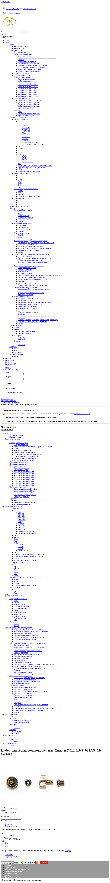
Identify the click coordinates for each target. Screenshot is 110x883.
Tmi (19, 164)
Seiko (20, 183)
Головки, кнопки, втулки (23, 54)
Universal (21, 339)
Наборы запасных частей (18, 206)
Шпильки (17, 335)
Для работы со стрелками (27, 306)
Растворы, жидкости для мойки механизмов (34, 279)
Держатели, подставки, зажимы (29, 298)
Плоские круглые (24, 220)
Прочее (20, 194)
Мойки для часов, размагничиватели (31, 260)
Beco (20, 112)
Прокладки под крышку (22, 77)
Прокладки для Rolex (26, 108)
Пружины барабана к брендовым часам (32, 168)
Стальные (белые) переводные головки (32, 65)
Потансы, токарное (25, 264)
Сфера (20, 221)
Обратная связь (10, 867)
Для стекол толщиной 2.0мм (28, 104)
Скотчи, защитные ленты (27, 283)
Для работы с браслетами (27, 300)
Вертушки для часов (25, 256)
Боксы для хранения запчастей (29, 291)
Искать (24, 32)
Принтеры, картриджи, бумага (29, 250)
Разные (20, 237)
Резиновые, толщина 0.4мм (28, 85)
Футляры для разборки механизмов (31, 293)
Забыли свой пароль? (14, 393)
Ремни (11, 44)
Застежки (17, 329)
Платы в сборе (19, 198)
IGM (15, 350)
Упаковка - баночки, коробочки (25, 287)
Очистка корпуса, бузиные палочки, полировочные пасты (39, 275)
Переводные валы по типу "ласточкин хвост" (35, 166)
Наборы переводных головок (29, 64)
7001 (24, 133)
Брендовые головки (25, 56)
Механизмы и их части (17, 117)
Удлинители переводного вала (29, 171)
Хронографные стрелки (26, 116)
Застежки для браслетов (27, 331)
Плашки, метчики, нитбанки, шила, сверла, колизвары (38, 320)
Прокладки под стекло (22, 98)
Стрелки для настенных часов (29, 196)
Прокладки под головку (22, 75)
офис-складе (12, 417)
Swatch (20, 235)
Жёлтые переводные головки (33, 67)
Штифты (17, 341)
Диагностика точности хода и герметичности (34, 258)
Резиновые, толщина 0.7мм (28, 90)
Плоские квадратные (25, 218)
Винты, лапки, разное (30, 142)
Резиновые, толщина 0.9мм (28, 94)
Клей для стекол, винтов (27, 268)
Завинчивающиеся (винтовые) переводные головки (37, 58)
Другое (16, 327)
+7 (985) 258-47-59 (29, 9)
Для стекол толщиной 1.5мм (28, 102)
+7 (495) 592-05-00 (12, 9)
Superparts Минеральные (23, 210)
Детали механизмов (21, 119)
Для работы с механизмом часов (30, 304)
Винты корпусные (20, 52)
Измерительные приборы (27, 308)
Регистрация (10, 388)
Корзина (8, 368)
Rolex (20, 150)
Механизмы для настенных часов (26, 189)
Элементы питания (16, 354)
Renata (16, 356)
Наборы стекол (23, 216)
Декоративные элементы (23, 73)
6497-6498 (26, 131)
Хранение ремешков (25, 295)
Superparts (21, 337)
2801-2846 (26, 127)
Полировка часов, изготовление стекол (32, 262)
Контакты (8, 362)
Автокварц (26, 141)
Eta (19, 121)
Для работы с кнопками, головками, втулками (35, 302)
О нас (7, 40)
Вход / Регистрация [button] (12, 370)
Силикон (21, 281)
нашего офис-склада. (82, 414)
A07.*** (25, 139)
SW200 (25, 156)
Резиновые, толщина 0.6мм (28, 89)
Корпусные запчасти (17, 50)
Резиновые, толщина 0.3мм (28, 83)
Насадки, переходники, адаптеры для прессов (35, 248)
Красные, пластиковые (26, 79)
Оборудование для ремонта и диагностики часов (32, 254)
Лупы (20, 310)
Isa (19, 146)
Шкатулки (13, 347)
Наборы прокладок (25, 81)
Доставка (8, 358)
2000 (24, 123)
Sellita (20, 154)
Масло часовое (23, 272)
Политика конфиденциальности (17, 869)
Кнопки (21, 60)
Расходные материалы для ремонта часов (29, 266)
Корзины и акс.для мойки (27, 245)
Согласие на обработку (13, 871)
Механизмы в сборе (21, 173)
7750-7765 (26, 137)
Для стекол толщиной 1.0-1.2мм (29, 100)
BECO (16, 349)
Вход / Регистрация (12, 877)
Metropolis (17, 352)
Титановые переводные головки (30, 69)
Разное (20, 169)
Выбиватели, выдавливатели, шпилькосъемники (36, 243)
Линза (20, 212)
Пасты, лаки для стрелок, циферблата (32, 277)
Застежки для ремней (26, 333)
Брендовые (22, 225)
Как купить (9, 360)
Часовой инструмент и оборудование (23, 239)
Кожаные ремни (20, 48)
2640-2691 (26, 125)
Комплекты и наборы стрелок (29, 114)
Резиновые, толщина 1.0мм (28, 96)
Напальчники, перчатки (27, 273)
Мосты (20, 214)
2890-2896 (26, 129)
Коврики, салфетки (25, 270)
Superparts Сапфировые (22, 223)
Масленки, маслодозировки (28, 312)
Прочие (21, 187)
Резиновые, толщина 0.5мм (28, 87)
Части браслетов (15, 325)
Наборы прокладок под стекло (29, 106)
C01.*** (25, 135)
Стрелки (17, 110)
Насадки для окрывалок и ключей (30, 246)
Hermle (20, 191)
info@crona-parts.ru (13, 13)
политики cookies (49, 880)
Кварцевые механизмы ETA (32, 144)
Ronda (20, 152)
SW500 (25, 160)
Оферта (8, 865)
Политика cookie (11, 873)
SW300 (25, 158)
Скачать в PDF (10, 364)
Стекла (12, 208)
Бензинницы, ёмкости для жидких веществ (34, 289)
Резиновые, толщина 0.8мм (28, 92)
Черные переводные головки (28, 71)
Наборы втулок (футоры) (27, 62)
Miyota (20, 148)
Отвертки (21, 314)
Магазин (8, 42)
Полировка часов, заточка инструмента (32, 322)
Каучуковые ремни (21, 46)
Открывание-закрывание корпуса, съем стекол (35, 316)
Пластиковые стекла (21, 233)
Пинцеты (21, 318)
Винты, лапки (27, 162)
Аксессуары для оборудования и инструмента (30, 241)
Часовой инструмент (21, 297)
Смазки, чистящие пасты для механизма (32, 285)
